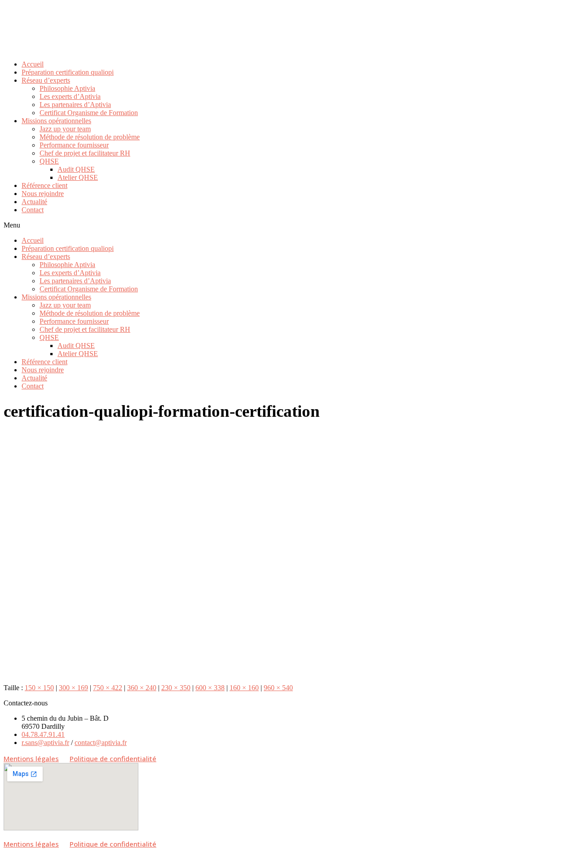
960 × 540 (278, 687)
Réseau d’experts (46, 80)
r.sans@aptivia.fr (45, 742)
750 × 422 (107, 687)
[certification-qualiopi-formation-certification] (219, 672)
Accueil (33, 64)
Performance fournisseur (74, 145)
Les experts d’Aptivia (70, 96)
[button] (287, 225)
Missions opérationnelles (56, 121)
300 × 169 (73, 687)
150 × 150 (39, 687)
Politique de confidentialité (113, 758)
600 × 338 (210, 687)
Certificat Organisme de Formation (89, 112)
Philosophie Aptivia (67, 88)
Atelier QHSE (78, 177)
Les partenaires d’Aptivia (75, 104)
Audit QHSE (76, 169)
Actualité (34, 201)
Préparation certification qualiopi (68, 72)
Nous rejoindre (43, 193)
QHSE (49, 161)
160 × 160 (244, 687)
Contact (33, 210)
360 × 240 (141, 687)
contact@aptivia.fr (101, 742)
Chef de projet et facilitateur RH (85, 153)
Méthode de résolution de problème (90, 137)
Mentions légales (31, 758)
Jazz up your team (65, 129)
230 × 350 (175, 687)
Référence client (44, 185)
